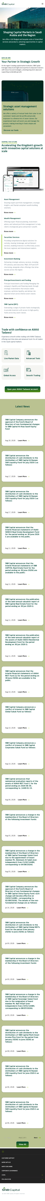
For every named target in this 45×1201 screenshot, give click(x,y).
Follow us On (6, 1179)
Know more (8, 213)
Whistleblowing (7, 1166)
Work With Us (6, 1162)
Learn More (22, 441)
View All (22, 1144)
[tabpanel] (22, 776)
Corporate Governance (10, 1170)
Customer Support (8, 1158)
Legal (4, 1175)
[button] (37, 1138)
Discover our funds (11, 130)
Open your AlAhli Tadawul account (22, 389)
